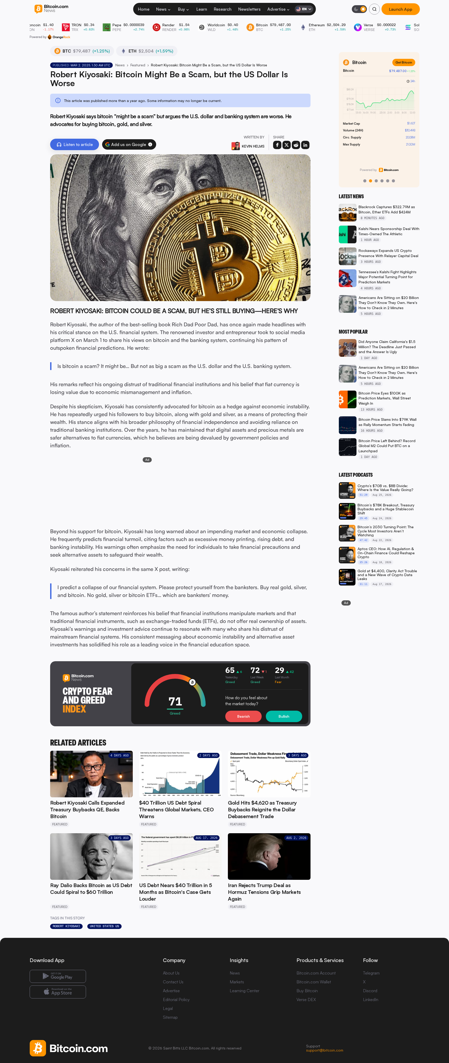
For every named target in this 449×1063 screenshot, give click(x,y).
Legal (168, 1008)
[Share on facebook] (277, 145)
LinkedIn (370, 999)
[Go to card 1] (364, 180)
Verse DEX (306, 999)
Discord (370, 990)
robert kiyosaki (66, 926)
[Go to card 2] (370, 180)
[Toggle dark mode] (359, 9)
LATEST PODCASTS (356, 475)
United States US (104, 926)
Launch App (400, 9)
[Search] (374, 9)
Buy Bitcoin (307, 990)
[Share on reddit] (296, 145)
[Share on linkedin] (305, 145)
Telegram (371, 973)
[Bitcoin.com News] (51, 9)
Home (143, 9)
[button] (150, 144)
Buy (181, 9)
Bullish (284, 716)
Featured (137, 65)
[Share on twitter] (286, 145)
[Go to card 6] (393, 180)
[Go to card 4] (382, 180)
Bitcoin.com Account (316, 973)
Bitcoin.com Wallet (313, 981)
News (161, 9)
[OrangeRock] (59, 37)
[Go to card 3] (376, 180)
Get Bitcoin (403, 62)
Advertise (276, 9)
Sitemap (170, 1017)
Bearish (243, 716)
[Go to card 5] (387, 180)
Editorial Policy (176, 999)
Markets (237, 981)
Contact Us (173, 981)
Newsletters (249, 9)
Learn (201, 9)
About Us (171, 973)
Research (223, 9)
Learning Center (244, 990)
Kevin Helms (253, 146)
